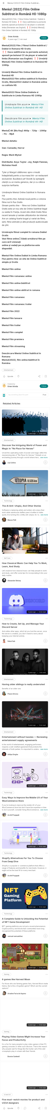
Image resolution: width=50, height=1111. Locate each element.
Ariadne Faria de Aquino (17, 993)
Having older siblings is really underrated (23, 684)
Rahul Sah (11, 641)
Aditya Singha (13, 754)
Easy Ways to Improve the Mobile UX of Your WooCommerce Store (25, 799)
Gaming (6, 974)
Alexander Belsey (14, 581)
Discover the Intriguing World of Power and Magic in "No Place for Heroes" (24, 447)
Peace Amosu (13, 694)
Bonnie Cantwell (14, 1054)
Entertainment (8, 370)
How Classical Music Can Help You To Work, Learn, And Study (24, 565)
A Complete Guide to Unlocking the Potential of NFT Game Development (25, 920)
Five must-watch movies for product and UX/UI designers (23, 1099)
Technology (8, 501)
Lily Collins (12, 463)
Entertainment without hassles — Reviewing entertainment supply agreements (24, 738)
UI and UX (7, 1092)
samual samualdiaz (15, 936)
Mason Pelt (12, 520)
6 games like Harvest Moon (16, 979)
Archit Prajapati (13, 815)
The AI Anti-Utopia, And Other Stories (21, 506)
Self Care (7, 558)
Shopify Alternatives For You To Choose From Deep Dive (22, 860)
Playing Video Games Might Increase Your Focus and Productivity (23, 1038)
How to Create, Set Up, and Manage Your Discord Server (23, 625)
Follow (44, 38)
